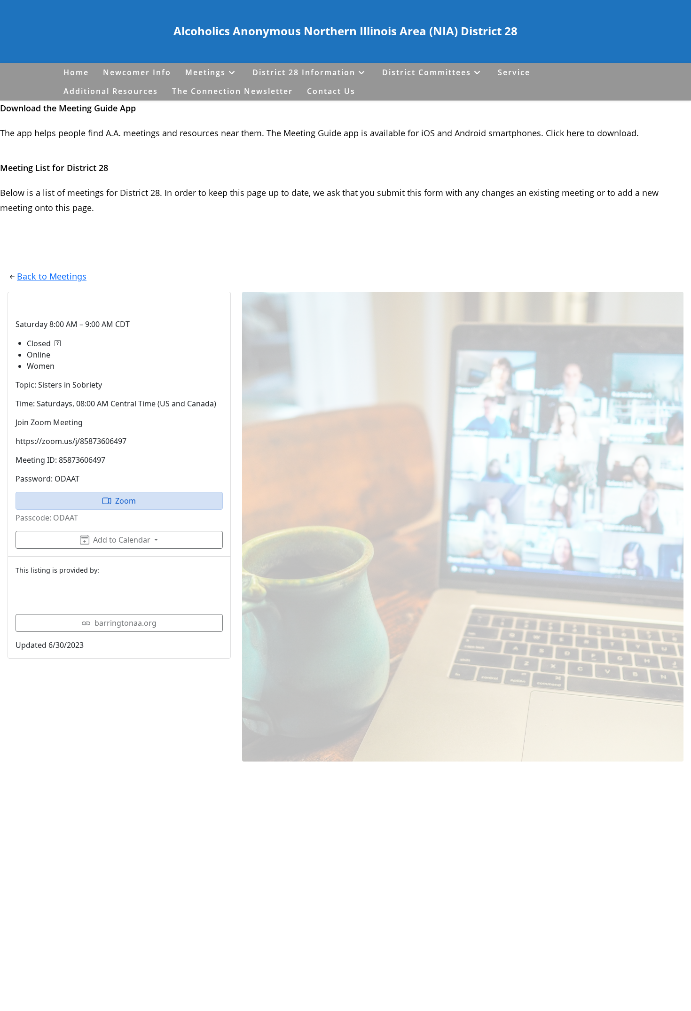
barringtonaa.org (125, 623)
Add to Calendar (121, 540)
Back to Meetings (51, 276)
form (435, 192)
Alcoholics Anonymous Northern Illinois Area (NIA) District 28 (345, 31)
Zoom (125, 501)
